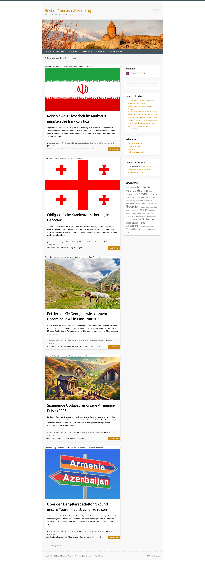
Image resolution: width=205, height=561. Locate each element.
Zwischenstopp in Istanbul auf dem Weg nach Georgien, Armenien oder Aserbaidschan (141, 126)
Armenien (143, 187)
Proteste (136, 219)
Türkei (142, 222)
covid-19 (152, 194)
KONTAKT (73, 52)
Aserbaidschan (137, 190)
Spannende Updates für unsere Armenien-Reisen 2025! (81, 408)
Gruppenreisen (145, 207)
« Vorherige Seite (54, 546)
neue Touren (149, 213)
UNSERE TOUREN (115, 52)
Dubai (147, 197)
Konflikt (142, 209)
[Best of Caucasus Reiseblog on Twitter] (155, 10)
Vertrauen (142, 226)
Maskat (134, 213)
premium (128, 220)
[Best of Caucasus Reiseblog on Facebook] (152, 10)
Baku (150, 191)
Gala (155, 203)
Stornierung (132, 222)
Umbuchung (132, 226)
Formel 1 (144, 203)
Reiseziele (111, 143)
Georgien (133, 206)
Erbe (151, 200)
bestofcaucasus (54, 143)
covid (143, 194)
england (146, 200)
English (132, 73)
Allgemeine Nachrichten (85, 143)
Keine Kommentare (55, 146)
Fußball (151, 203)
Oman (127, 216)
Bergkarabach (132, 194)
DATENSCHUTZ (86, 52)
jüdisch (128, 210)
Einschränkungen (138, 200)
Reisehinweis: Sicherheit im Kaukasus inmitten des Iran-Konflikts (76, 118)
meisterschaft (141, 213)
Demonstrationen (133, 197)
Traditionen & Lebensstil (136, 152)
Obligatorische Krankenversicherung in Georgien (78, 217)
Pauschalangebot (141, 216)
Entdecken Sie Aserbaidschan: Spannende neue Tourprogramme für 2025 (139, 169)
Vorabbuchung (150, 226)
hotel (151, 207)
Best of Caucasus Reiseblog (67, 10)
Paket (132, 216)
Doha (142, 197)
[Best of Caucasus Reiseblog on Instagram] (158, 10)
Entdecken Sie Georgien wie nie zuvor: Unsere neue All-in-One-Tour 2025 (77, 316)
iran (155, 207)
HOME (48, 52)
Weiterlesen (114, 149)
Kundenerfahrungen (100, 143)
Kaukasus (134, 210)
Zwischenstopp (144, 229)
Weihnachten (131, 229)
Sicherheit (148, 219)
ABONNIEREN (100, 52)
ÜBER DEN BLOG (60, 52)
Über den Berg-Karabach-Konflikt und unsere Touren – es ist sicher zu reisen (77, 507)
